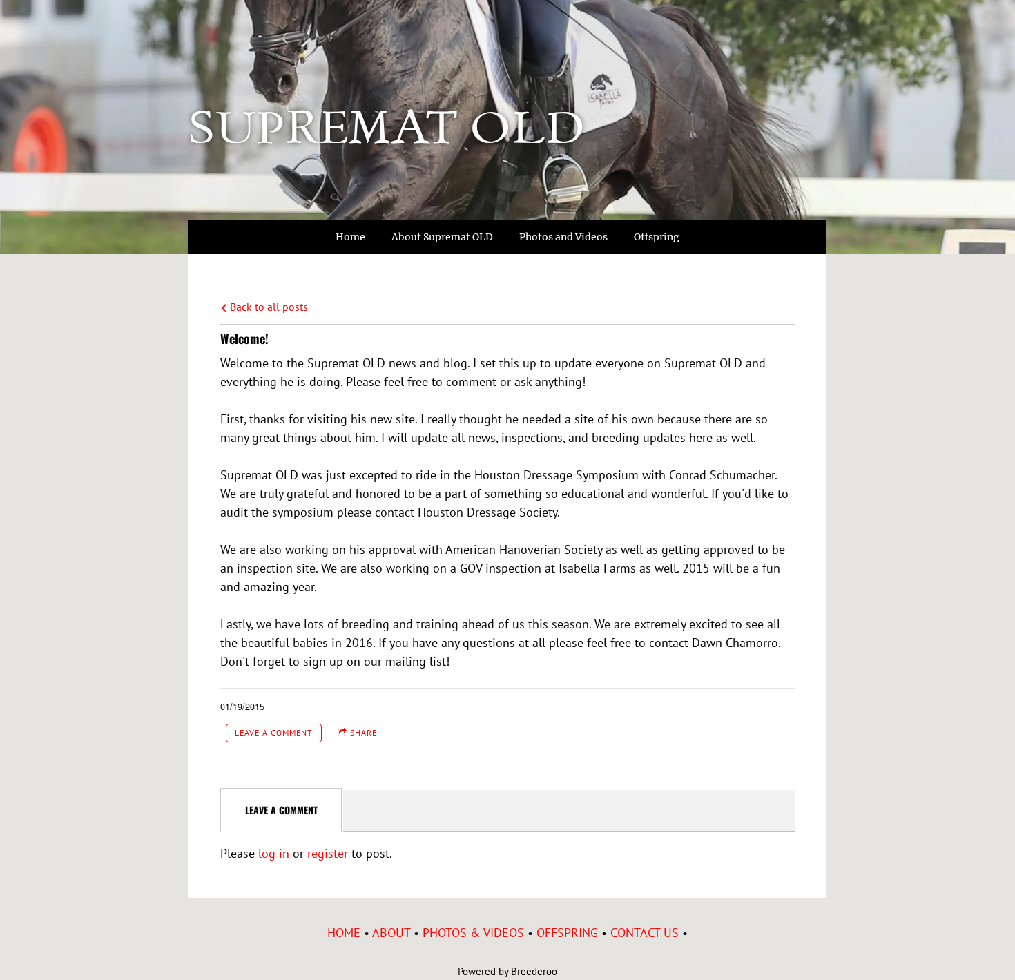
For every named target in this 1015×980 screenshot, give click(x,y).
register (327, 853)
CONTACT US (644, 933)
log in (273, 853)
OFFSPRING (567, 933)
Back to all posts (267, 307)
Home (350, 237)
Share (363, 732)
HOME (343, 933)
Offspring (656, 237)
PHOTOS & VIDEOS (473, 933)
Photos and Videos (563, 237)
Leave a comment (274, 732)
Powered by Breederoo (507, 971)
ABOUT (391, 933)
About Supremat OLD (442, 237)
